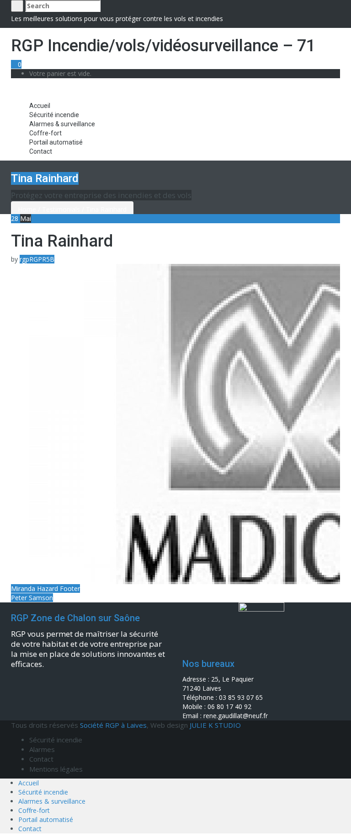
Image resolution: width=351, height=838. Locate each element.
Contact (40, 151)
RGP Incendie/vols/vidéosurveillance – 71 (163, 45)
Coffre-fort (45, 133)
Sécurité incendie (54, 114)
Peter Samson (32, 597)
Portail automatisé (56, 142)
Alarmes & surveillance (62, 124)
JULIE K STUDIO (215, 725)
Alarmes (42, 749)
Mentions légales (56, 769)
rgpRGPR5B (37, 259)
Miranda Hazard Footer (45, 588)
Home (27, 209)
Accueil (39, 105)
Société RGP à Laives (113, 725)
